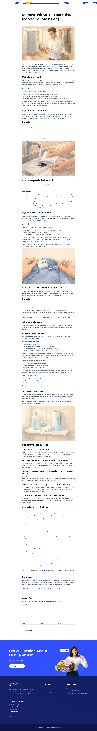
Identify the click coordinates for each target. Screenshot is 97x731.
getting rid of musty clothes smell (35, 403)
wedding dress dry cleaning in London (48, 570)
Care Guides (31, 22)
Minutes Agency (60, 727)
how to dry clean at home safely (62, 244)
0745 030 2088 (13, 711)
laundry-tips (42, 588)
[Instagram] (10, 716)
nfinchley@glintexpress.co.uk (37, 548)
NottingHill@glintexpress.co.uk (38, 555)
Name (24, 623)
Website (60, 623)
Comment (25, 604)
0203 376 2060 (13, 706)
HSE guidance (42, 208)
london (49, 588)
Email (41, 623)
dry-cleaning (26, 588)
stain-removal (57, 588)
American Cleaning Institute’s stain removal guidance (45, 101)
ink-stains (34, 588)
